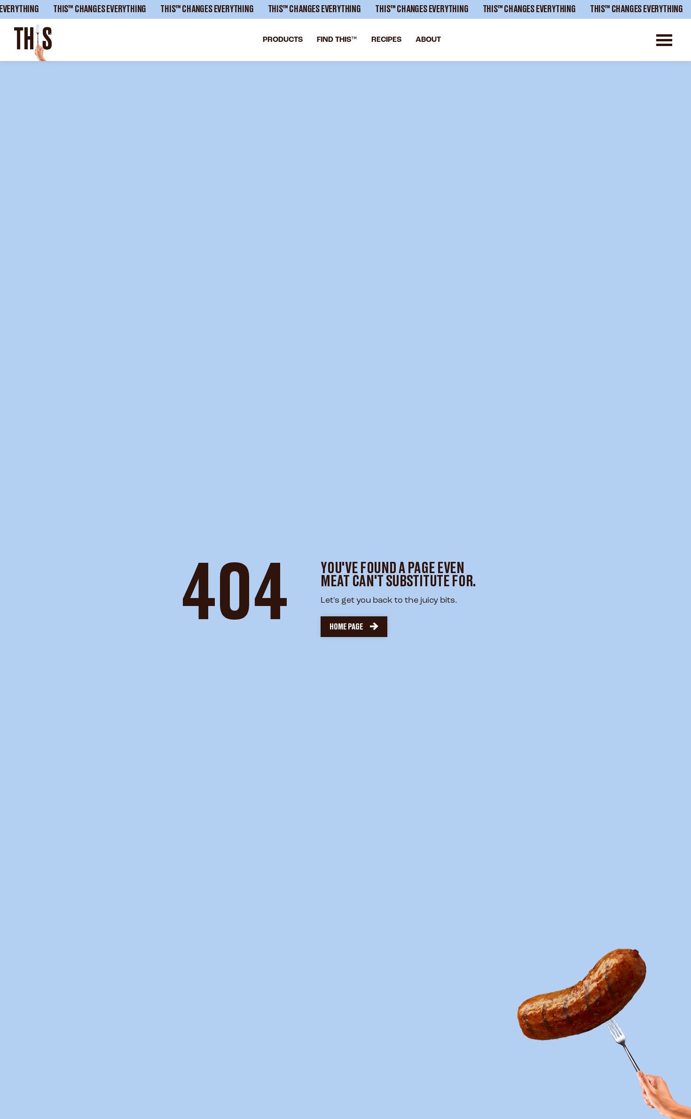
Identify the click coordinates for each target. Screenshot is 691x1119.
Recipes (386, 40)
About (428, 40)
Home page (346, 626)
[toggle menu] (664, 40)
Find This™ (337, 40)
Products (283, 40)
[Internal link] (33, 42)
